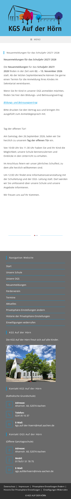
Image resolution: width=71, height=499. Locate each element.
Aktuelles (11, 303)
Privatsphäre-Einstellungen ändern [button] (25, 310)
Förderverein (13, 291)
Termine (10, 297)
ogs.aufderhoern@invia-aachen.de (34, 471)
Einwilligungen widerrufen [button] (21, 322)
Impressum (24, 486)
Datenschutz (9, 486)
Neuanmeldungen (16, 284)
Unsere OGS (12, 278)
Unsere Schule (14, 272)
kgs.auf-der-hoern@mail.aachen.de (34, 425)
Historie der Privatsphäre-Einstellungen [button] (28, 316)
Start (8, 266)
